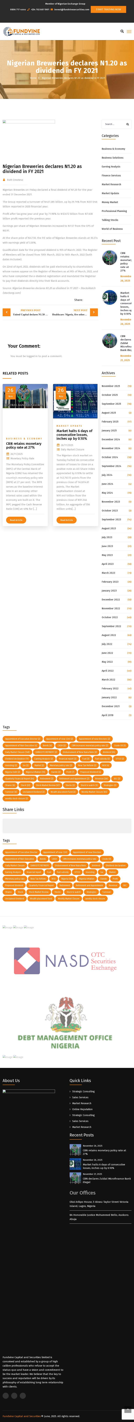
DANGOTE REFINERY (46, 752)
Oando (56, 772)
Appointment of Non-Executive (21, 745)
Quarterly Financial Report (19, 778)
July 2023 (107, 537)
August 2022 (109, 635)
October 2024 (110, 457)
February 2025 (110, 421)
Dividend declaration (17, 759)
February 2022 (110, 688)
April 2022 (108, 670)
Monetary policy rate (61, 765)
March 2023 (108, 572)
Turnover (11, 792)
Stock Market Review (48, 785)
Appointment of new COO (59, 739)
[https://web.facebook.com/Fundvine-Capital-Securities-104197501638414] (68, 18)
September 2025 (111, 403)
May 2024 (107, 492)
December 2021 (111, 706)
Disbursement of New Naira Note (80, 752)
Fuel (85, 759)
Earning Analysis (111, 166)
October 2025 (110, 395)
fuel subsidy (102, 759)
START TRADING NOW (108, 9)
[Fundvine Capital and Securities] (21, 31)
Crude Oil (120, 745)
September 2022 (111, 626)
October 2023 (110, 510)
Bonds (47, 745)
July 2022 (107, 644)
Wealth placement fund (63, 792)
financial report (67, 759)
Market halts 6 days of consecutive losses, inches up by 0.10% (104, 1166)
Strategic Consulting (83, 1091)
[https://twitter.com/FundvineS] (64, 18)
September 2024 (111, 466)
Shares (10, 785)
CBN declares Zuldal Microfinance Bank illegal (107, 1180)
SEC (117, 778)
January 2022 (109, 697)
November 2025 (111, 386)
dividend (109, 752)
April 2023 (108, 564)
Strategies (110, 785)
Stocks (70, 785)
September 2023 (111, 519)
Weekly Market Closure (94, 792)
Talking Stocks (110, 220)
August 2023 (109, 528)
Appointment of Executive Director (22, 739)
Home (33, 78)
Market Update (110, 193)
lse (26, 765)
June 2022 (107, 653)
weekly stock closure (16, 798)
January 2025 (109, 430)
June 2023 (107, 546)
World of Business (112, 228)
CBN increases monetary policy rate (90, 745)
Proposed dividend (90, 772)
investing (11, 765)
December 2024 (111, 439)
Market (39, 765)
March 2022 (108, 679)
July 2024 (107, 475)
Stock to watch (89, 785)
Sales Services (80, 1097)
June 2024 (107, 483)
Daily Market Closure (17, 752)
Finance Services (111, 175)
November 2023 (111, 501)
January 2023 (109, 590)
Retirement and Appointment (74, 778)
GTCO (120, 759)
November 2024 (111, 448)
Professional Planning (114, 211)
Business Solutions (112, 157)
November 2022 (111, 608)
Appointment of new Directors (94, 739)
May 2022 (107, 661)
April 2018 (107, 715)
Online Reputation (82, 1109)
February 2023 (110, 581)
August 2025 (109, 412)
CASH (62, 745)
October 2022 (110, 617)
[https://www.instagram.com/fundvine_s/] (71, 18)
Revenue (101, 778)
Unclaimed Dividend (34, 792)
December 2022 (111, 599)
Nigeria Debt (12, 772)
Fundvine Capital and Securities (22, 1416)
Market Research (111, 184)
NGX (105, 765)
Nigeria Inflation (35, 772)
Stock (25, 785)
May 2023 (107, 555)
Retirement (46, 778)
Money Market (110, 202)
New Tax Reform (87, 765)
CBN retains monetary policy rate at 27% (126, 262)
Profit (70, 772)
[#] (6, 823)
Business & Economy (113, 148)
